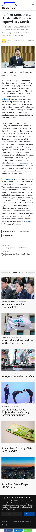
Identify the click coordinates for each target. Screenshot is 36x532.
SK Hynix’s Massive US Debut (17, 376)
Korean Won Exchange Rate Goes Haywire (16, 449)
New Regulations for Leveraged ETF (12, 306)
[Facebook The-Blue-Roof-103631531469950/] (2, 525)
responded (9, 179)
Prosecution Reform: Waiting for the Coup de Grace (17, 341)
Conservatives (8, 235)
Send (28, 530)
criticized (5, 99)
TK (10, 42)
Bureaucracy (25, 231)
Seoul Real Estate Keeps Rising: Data (14, 485)
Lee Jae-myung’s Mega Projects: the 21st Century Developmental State (15, 412)
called (28, 221)
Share (9, 530)
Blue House (5, 406)
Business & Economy (10, 231)
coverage (27, 163)
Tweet (19, 530)
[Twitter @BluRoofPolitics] (6, 525)
